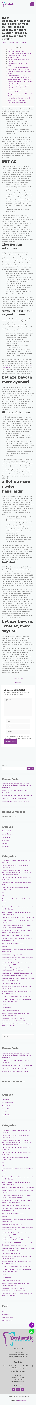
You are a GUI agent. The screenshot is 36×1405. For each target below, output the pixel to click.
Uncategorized (6, 1007)
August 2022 (6, 837)
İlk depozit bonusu (14, 57)
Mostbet (5, 946)
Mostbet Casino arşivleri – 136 (12, 955)
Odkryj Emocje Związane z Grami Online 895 (16, 996)
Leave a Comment (8, 42)
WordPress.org (7, 1320)
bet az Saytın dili (13, 84)
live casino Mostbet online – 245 (13, 943)
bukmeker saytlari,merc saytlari (18, 86)
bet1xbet (10, 61)
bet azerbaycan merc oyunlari (17, 55)
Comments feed (7, 1317)
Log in (4, 1311)
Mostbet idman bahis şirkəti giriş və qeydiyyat (17, 795)
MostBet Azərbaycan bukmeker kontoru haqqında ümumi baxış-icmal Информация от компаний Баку (16, 785)
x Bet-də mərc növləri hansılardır (18, 59)
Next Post (18, 682)
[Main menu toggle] (32, 4)
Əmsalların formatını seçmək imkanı (19, 53)
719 (3, 896)
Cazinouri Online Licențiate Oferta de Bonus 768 (18, 917)
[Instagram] (18, 1389)
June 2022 (5, 840)
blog (3, 904)
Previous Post (18, 679)
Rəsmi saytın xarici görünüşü (17, 102)
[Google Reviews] (22, 1389)
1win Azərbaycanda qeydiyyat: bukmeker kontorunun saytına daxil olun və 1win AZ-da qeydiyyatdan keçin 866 (16, 872)
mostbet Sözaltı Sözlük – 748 (12, 983)
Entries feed (6, 1314)
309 (17, 42)
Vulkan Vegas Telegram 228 (11, 1011)
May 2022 (5, 843)
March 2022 (6, 846)
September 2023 (7, 834)
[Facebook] (13, 1389)
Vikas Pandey (21, 1400)
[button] (31, 1331)
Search (4, 765)
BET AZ (10, 49)
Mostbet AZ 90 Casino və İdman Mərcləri (15, 802)
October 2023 (6, 831)
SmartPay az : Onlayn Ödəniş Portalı (14, 798)
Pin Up (4, 1004)
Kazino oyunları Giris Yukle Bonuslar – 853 (15, 935)
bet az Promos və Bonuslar (16, 88)
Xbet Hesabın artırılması (16, 51)
